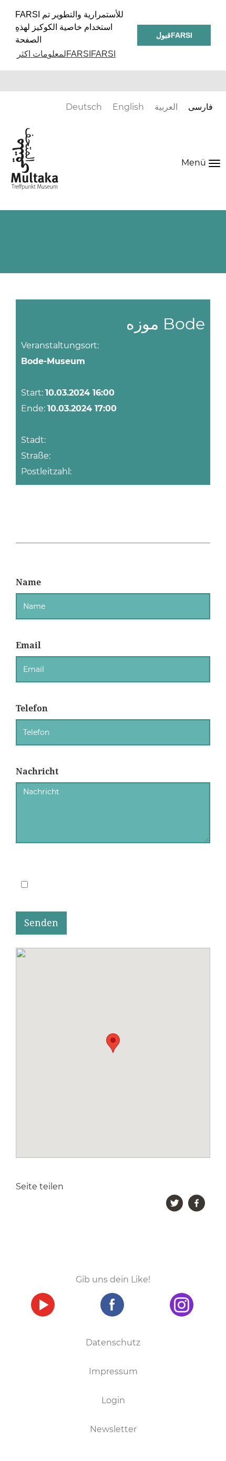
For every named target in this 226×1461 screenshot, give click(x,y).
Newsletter (113, 1429)
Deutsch (84, 107)
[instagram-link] (181, 1304)
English (128, 107)
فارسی (200, 107)
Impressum (113, 1371)
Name (28, 582)
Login (113, 1400)
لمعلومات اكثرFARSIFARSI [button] (66, 53)
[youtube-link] (42, 1304)
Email (28, 645)
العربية (166, 107)
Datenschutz (113, 1343)
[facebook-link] (112, 1304)
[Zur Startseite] (35, 158)
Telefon (32, 708)
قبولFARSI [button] (174, 35)
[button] (113, 1043)
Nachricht (37, 771)
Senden (41, 922)
